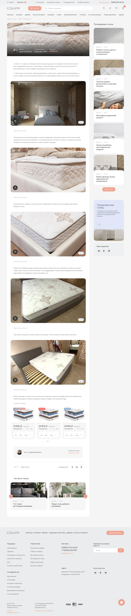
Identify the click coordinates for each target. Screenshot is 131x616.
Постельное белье (94, 15)
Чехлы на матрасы (70, 15)
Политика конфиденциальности (13, 611)
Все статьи (25, 467)
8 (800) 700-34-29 (117, 2)
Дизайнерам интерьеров (16, 590)
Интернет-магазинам (14, 583)
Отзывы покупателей (14, 565)
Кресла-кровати (39, 15)
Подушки (50, 15)
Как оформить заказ (37, 558)
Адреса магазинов (115, 533)
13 (32, 429)
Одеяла (121, 15)
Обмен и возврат (36, 551)
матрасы (10, 15)
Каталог (36, 8)
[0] (123, 8)
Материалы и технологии (16, 555)
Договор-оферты (36, 565)
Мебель (45, 533)
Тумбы (59, 15)
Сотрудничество (69, 2)
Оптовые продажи (13, 587)
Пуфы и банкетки (110, 15)
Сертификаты (12, 548)
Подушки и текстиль (57, 533)
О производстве (13, 594)
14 (58, 429)
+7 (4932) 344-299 (69, 550)
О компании (40, 2)
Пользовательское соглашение (44, 610)
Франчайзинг (11, 576)
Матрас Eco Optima (18, 429)
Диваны (27, 15)
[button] (47, 441)
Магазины (20, 2)
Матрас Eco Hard (43, 429)
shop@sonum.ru (67, 553)
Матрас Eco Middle (68, 429)
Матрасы (29, 533)
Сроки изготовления (14, 558)
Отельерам (11, 580)
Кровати (19, 15)
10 (83, 429)
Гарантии (10, 551)
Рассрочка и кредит (37, 548)
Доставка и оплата (53, 2)
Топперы (82, 15)
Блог (8, 562)
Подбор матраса (83, 2)
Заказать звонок (104, 2)
